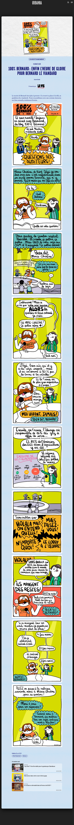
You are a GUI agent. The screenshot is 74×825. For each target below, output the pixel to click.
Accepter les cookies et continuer (37, 425)
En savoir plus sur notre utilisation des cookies (37, 430)
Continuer (46, 409)
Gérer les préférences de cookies (37, 428)
